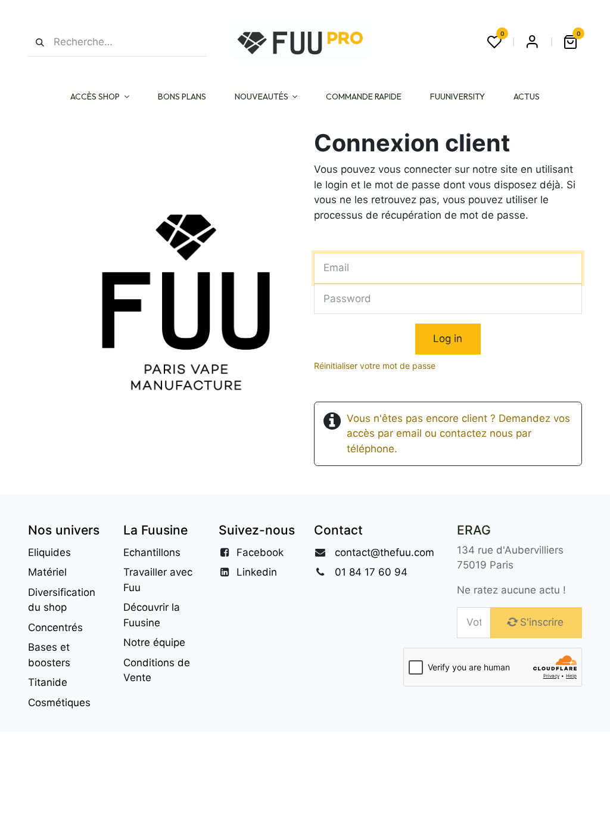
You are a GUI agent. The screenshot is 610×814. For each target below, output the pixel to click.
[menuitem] (100, 96)
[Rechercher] (36, 42)
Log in (447, 338)
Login (532, 42)
